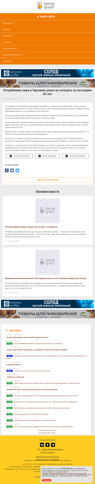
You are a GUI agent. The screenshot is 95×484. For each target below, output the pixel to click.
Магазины (6, 29)
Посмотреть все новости (47, 430)
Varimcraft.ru (26, 464)
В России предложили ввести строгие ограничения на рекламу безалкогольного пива (46, 396)
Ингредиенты (7, 23)
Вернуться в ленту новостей (47, 179)
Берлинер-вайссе (14, 365)
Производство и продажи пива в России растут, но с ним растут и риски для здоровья (45, 402)
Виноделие (6, 61)
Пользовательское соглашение (76, 473)
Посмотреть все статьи (47, 433)
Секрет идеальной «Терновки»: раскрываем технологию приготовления (37, 350)
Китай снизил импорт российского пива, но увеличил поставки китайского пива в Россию (47, 383)
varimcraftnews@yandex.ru (49, 449)
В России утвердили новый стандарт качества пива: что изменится (31, 227)
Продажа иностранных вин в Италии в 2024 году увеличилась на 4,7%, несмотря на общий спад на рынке (45, 278)
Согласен (46, 480)
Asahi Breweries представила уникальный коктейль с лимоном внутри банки (42, 408)
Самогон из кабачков (15, 377)
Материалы (15, 330)
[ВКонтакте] (13, 170)
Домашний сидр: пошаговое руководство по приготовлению (32, 389)
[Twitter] (18, 170)
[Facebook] (7, 170)
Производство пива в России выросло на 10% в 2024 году (35, 420)
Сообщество (7, 42)
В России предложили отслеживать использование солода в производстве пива (43, 427)
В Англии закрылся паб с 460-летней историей (31, 414)
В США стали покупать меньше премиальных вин (32, 371)
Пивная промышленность (12, 55)
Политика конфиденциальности (53, 473)
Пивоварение (7, 36)
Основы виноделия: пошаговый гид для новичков (27, 337)
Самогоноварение (9, 48)
